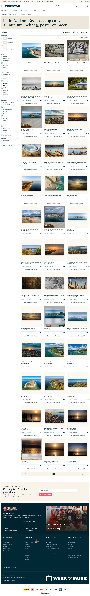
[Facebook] (13, 568)
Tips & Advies (43, 10)
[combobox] (39, 6)
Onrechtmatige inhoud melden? (50, 586)
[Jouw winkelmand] (87, 6)
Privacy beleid (61, 586)
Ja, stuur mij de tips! (45, 494)
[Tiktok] (18, 568)
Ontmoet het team (52, 528)
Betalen (7, 528)
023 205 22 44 (28, 522)
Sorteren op (84, 32)
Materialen (33, 10)
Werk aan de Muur (74, 537)
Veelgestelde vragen (10, 526)
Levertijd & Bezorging (31, 528)
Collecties (14, 10)
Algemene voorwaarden (31, 586)
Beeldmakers (23, 10)
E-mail (35, 522)
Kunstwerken (4, 10)
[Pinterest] (11, 568)
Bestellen (28, 526)
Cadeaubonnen (30, 530)
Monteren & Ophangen (11, 530)
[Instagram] (9, 568)
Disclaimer (40, 586)
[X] (15, 568)
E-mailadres (42, 487)
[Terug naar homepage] (10, 5)
